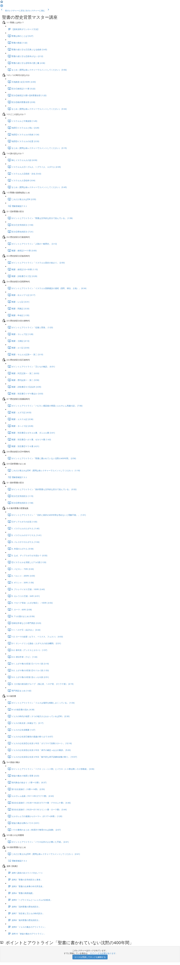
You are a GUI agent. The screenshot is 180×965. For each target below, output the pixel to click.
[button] (1, 2)
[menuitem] (1, 6)
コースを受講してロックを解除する (90, 957)
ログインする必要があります (103, 953)
